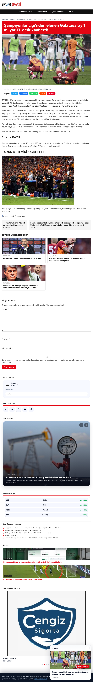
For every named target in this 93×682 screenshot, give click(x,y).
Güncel (12, 19)
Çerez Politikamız (40, 679)
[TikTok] (31, 409)
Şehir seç (9, 389)
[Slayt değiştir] (42, 664)
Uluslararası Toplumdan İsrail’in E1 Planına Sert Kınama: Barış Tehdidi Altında (31, 538)
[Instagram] (18, 409)
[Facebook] (5, 409)
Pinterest (51, 93)
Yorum (5, 309)
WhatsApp (34, 93)
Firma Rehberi (42, 12)
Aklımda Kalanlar (10, 535)
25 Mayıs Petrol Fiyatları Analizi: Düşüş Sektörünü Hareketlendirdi (28, 533)
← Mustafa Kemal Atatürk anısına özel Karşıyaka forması (14, 225)
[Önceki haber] (81, 425)
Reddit (43, 93)
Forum (71, 12)
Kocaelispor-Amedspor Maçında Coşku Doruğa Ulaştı (23, 530)
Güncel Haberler (26, 12)
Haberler (5, 19)
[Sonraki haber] (86, 425)
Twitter (15, 93)
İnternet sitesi (7, 348)
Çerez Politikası (58, 12)
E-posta (6, 339)
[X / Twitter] (12, 409)
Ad (4, 330)
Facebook (24, 93)
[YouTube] (24, 409)
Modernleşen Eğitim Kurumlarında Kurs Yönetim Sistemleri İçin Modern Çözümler (33, 528)
